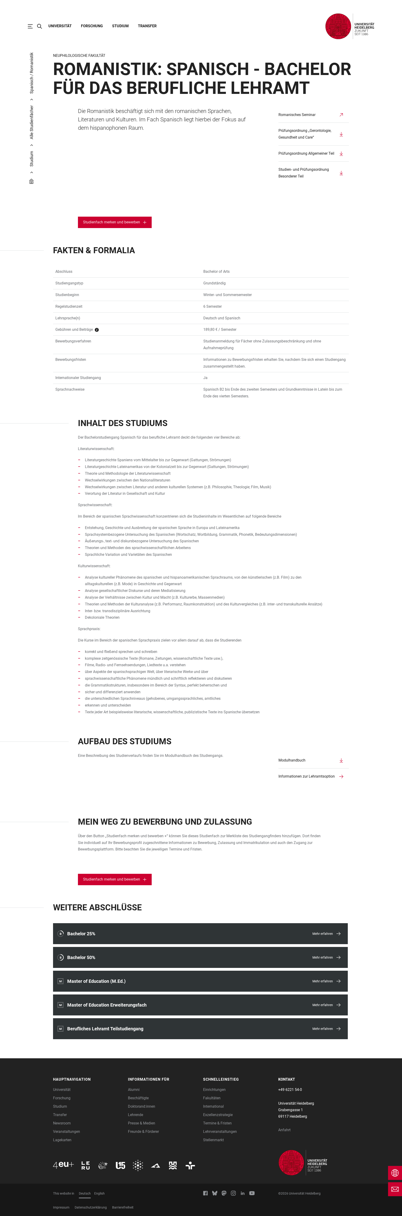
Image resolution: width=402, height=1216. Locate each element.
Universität (60, 26)
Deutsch (85, 1193)
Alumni (134, 1089)
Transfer (147, 26)
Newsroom (62, 1123)
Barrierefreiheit (123, 1207)
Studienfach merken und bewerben (111, 222)
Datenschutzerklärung (91, 1207)
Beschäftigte (138, 1098)
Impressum (61, 1207)
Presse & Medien (141, 1123)
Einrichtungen (214, 1089)
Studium (120, 26)
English (99, 1193)
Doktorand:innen (141, 1106)
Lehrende (135, 1115)
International (213, 1106)
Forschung (92, 26)
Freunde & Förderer (143, 1131)
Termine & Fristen (217, 1123)
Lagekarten (62, 1140)
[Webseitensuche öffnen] (42, 26)
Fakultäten (212, 1098)
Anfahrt (284, 1130)
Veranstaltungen (66, 1131)
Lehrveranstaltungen (220, 1131)
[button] (88, 1079)
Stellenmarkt (213, 1140)
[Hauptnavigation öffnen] (32, 26)
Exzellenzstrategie (218, 1115)
